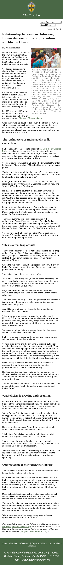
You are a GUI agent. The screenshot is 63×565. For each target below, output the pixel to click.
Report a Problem (39, 543)
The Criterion (31, 15)
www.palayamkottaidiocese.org (16, 526)
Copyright (32, 546)
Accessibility (54, 543)
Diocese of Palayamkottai (30, 118)
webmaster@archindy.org (36, 559)
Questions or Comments (19, 543)
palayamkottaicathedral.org (33, 531)
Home (4, 543)
